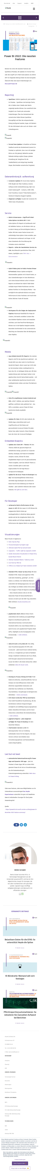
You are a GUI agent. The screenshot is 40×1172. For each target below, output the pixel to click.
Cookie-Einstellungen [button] (20, 1159)
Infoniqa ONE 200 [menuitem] (9, 1133)
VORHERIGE (4, 17)
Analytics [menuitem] (7, 1060)
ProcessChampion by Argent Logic (19, 545)
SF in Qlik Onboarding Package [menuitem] (12, 1110)
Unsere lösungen (10, 1072)
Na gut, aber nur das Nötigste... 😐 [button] (20, 1168)
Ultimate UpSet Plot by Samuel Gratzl (20, 548)
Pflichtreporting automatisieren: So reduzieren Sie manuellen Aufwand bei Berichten (20, 1015)
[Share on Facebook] (16, 824)
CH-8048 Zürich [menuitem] (9, 1044)
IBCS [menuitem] (6, 1102)
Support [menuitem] (19, 3)
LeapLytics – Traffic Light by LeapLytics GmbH (22, 551)
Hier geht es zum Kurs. (21, 489)
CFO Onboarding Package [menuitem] (11, 1106)
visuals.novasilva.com (24, 602)
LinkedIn (17, 894)
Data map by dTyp (14, 542)
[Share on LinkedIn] (25, 824)
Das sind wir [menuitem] (7, 3)
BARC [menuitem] (32, 3)
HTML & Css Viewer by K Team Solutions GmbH (23, 566)
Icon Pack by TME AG (15, 563)
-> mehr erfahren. (22, 635)
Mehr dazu (20, 948)
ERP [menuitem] (6, 1068)
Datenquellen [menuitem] (8, 1088)
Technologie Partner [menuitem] (10, 1077)
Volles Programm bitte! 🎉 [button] (20, 1163)
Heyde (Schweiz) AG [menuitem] (10, 1036)
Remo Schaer (32, 24)
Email (20, 894)
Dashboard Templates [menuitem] (10, 1092)
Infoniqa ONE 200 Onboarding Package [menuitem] (12, 1114)
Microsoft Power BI (11, 83)
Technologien (9, 1121)
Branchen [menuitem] (7, 1080)
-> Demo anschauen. (21, 695)
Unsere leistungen (10, 1097)
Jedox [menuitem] (6, 1129)
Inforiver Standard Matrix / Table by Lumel (21, 560)
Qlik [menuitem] (6, 1126)
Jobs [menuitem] (14, 3)
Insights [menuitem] (26, 3)
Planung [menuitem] (7, 1064)
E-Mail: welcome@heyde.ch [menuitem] (12, 1052)
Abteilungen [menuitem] (8, 1084)
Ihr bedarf (8, 1055)
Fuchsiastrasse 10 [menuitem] (9, 1040)
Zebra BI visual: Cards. (21, 665)
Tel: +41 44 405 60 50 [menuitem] (10, 1048)
